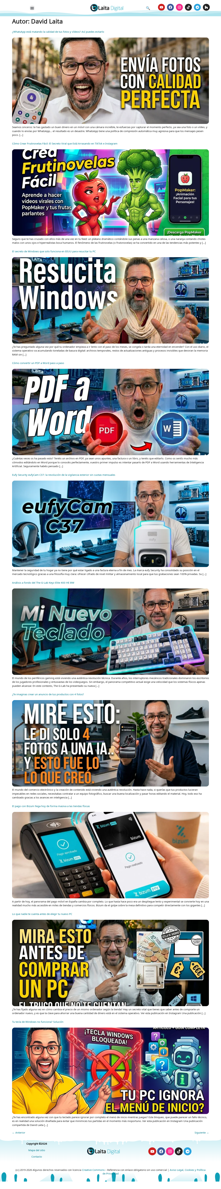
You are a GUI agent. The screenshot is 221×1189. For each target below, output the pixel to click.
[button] (32, 8)
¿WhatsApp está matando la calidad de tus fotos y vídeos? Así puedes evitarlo (58, 31)
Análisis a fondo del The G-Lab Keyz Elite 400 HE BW (43, 582)
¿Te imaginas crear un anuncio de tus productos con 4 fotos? (48, 694)
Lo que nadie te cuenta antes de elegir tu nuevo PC (42, 914)
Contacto (36, 1156)
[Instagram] (179, 7)
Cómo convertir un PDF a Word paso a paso (38, 363)
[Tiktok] (188, 7)
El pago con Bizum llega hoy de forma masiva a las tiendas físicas (51, 806)
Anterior (18, 1132)
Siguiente (202, 1132)
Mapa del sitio (36, 1150)
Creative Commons (93, 1170)
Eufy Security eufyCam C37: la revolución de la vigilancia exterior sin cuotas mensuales (63, 474)
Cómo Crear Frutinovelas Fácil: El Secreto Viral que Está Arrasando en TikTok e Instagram (64, 143)
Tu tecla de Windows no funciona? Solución (37, 1021)
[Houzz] (206, 7)
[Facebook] (170, 7)
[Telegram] (197, 7)
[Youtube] (161, 7)
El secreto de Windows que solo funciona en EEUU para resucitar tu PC (54, 251)
